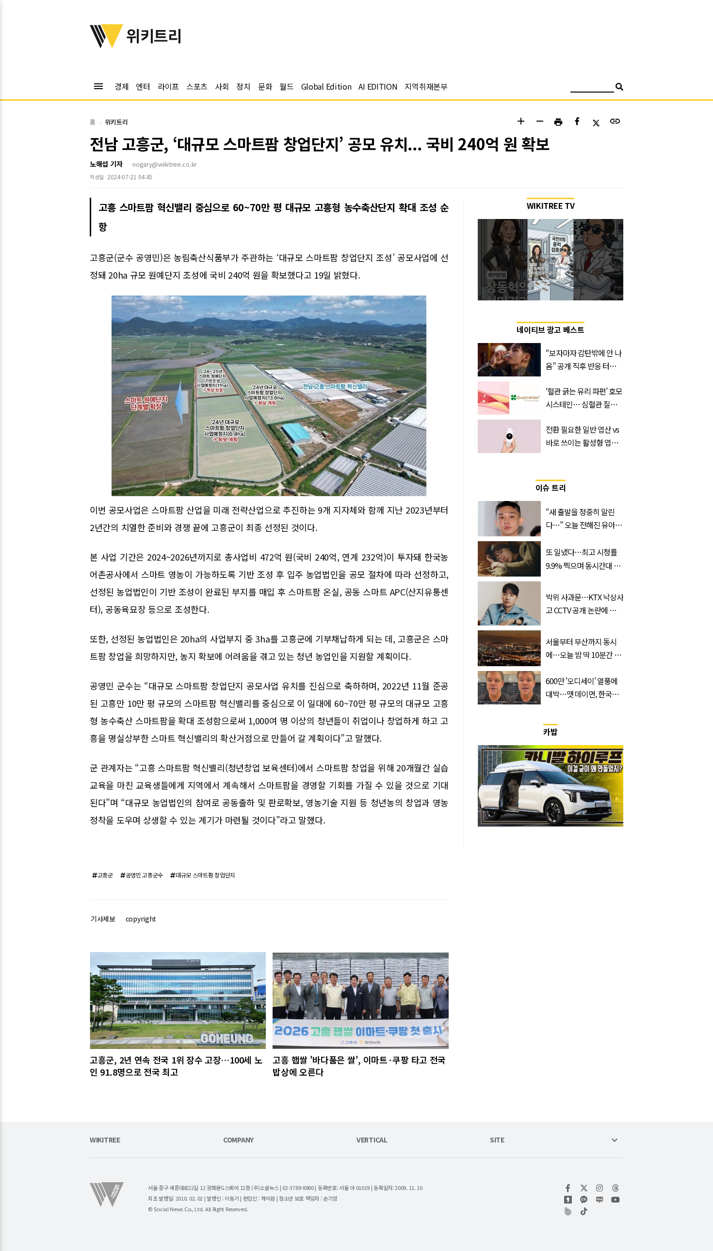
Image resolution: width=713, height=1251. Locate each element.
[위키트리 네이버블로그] (600, 1199)
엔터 (143, 86)
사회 (222, 86)
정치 (243, 86)
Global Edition (326, 86)
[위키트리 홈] (107, 45)
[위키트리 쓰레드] (616, 1188)
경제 (121, 86)
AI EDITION (377, 86)
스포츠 (197, 86)
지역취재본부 (426, 86)
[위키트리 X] (584, 1188)
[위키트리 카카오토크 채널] (584, 1199)
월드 (286, 86)
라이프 (168, 86)
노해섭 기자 (106, 164)
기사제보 (103, 918)
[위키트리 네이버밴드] (568, 1211)
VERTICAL (372, 1140)
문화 (265, 86)
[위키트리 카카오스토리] (568, 1199)
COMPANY (238, 1140)
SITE (497, 1140)
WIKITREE (105, 1140)
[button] (520, 122)
